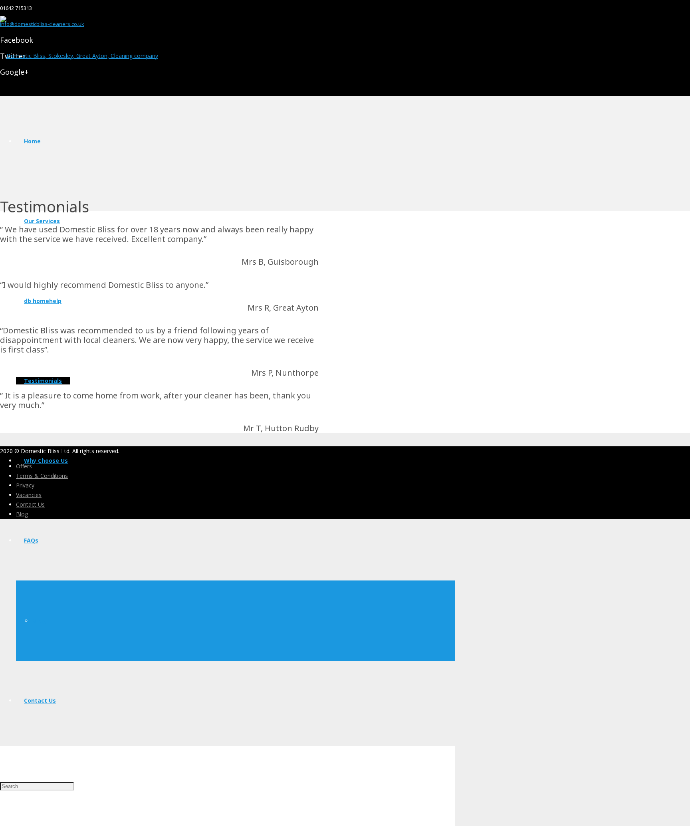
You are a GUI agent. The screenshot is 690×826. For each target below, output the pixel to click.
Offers (24, 466)
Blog (22, 514)
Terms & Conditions (42, 475)
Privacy (25, 485)
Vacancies (29, 495)
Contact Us (30, 504)
